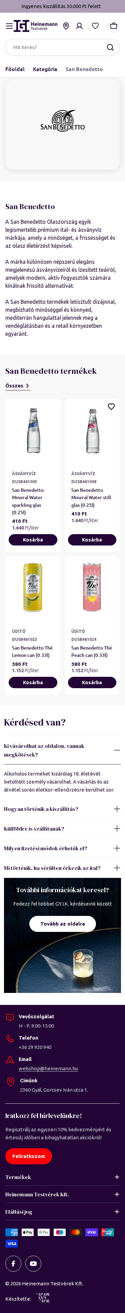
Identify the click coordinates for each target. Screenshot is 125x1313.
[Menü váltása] (9, 26)
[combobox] (62, 47)
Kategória (45, 68)
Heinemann (35, 1283)
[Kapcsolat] (66, 26)
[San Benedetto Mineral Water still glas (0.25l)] (92, 431)
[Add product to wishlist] (111, 406)
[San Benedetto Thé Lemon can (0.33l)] (33, 589)
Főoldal (15, 68)
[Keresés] (110, 47)
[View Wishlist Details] (95, 26)
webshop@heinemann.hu (48, 1068)
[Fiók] (79, 26)
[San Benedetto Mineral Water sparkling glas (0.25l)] (33, 431)
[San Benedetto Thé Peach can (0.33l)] (92, 589)
